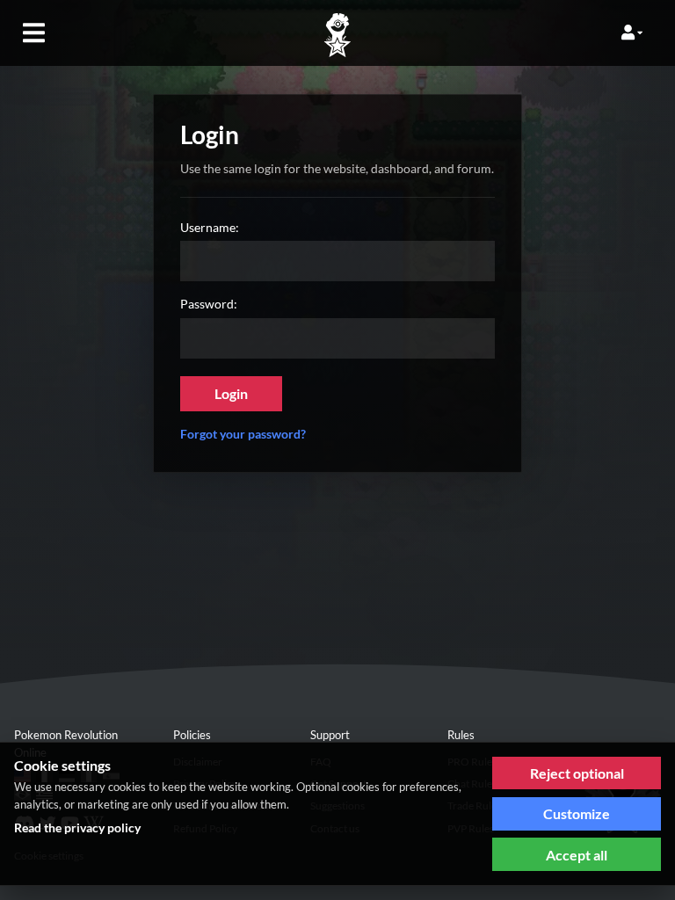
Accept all (576, 854)
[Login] (632, 32)
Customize (576, 813)
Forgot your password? (243, 433)
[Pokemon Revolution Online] (337, 36)
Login (231, 393)
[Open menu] (33, 32)
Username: (209, 227)
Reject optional (577, 773)
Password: (208, 303)
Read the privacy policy (77, 827)
